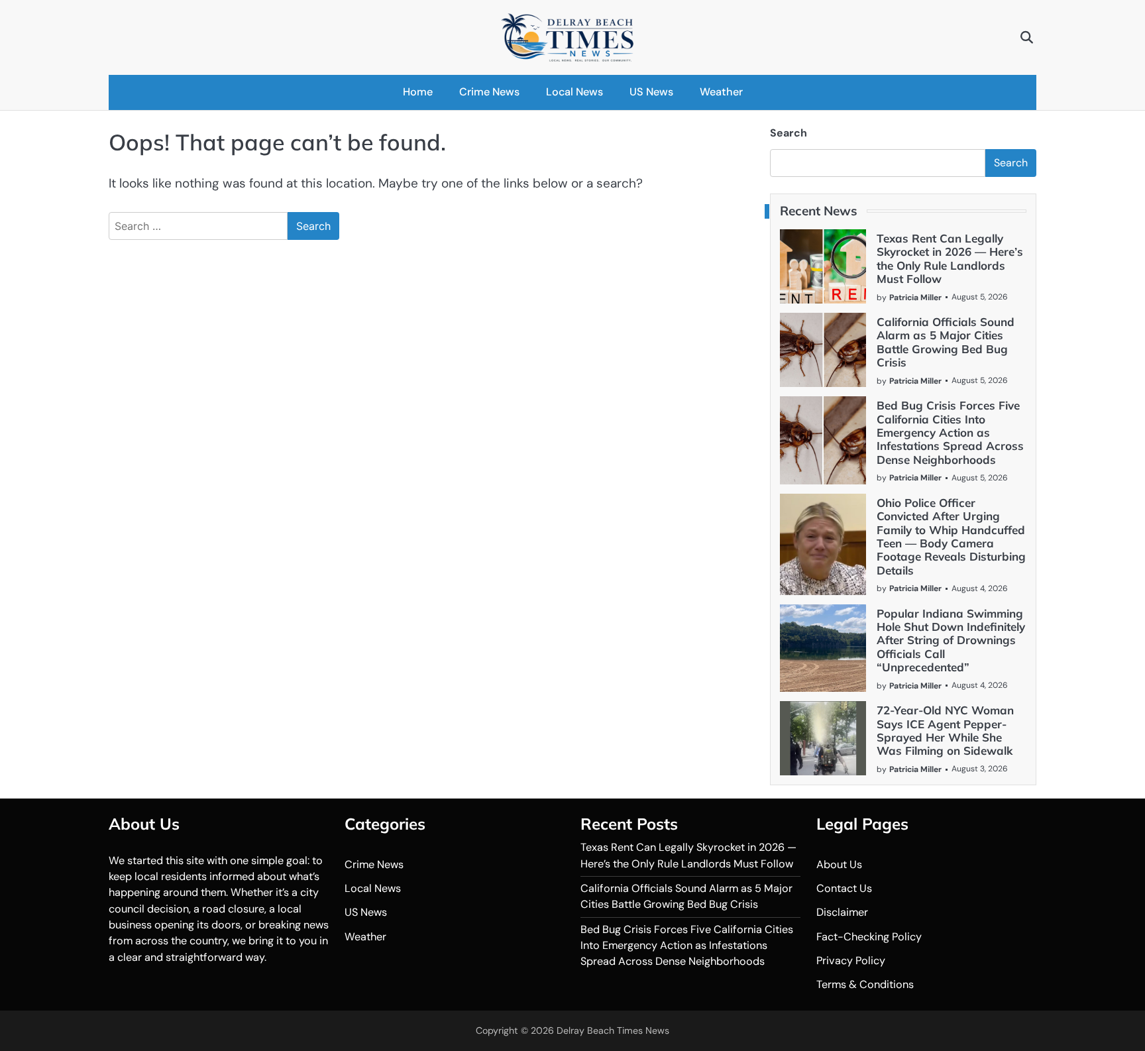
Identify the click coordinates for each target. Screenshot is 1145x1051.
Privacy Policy (850, 961)
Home (418, 92)
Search (788, 133)
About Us (839, 864)
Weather (721, 92)
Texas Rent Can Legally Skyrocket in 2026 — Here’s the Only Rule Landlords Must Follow (950, 258)
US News (651, 92)
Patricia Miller (915, 297)
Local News (574, 92)
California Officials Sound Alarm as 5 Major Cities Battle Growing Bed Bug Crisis (945, 342)
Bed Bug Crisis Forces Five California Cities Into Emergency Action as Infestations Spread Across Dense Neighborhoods (950, 432)
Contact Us (844, 888)
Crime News (489, 92)
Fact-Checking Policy (869, 937)
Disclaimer (842, 912)
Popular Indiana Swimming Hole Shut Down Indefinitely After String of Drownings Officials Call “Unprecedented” (951, 640)
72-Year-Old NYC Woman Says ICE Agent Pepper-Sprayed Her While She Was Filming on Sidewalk (945, 730)
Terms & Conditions (865, 984)
